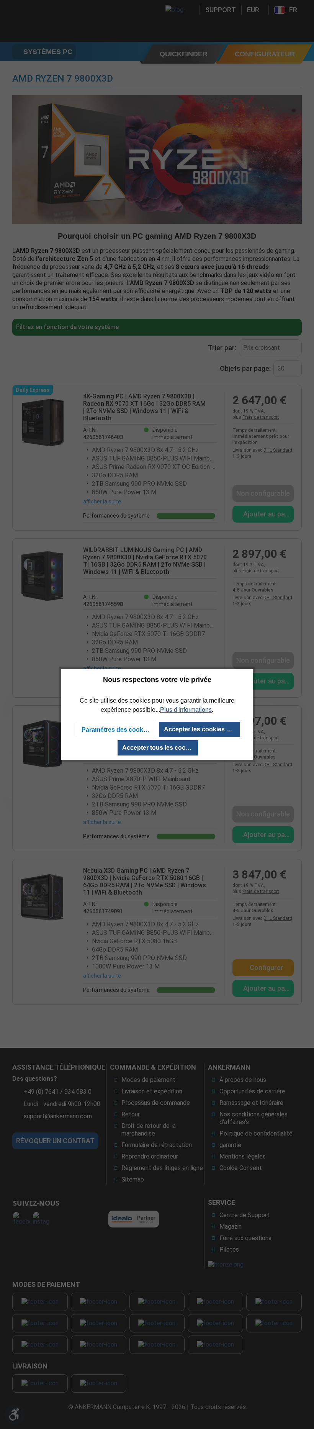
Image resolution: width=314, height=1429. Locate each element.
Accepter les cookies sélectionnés (202, 729)
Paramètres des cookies (117, 729)
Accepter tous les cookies (160, 747)
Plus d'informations (186, 709)
